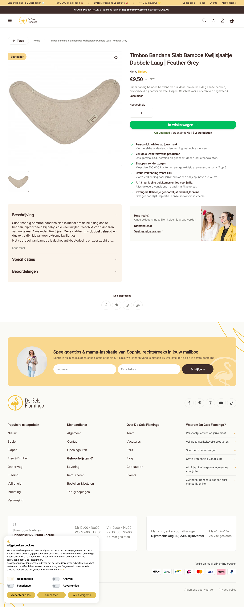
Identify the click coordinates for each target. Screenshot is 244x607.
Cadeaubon (188, 2)
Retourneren (75, 475)
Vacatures (134, 441)
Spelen (12, 441)
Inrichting (14, 492)
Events (213, 2)
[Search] (204, 20)
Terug (20, 40)
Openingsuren (77, 450)
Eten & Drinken (18, 458)
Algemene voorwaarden (199, 589)
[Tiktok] (231, 402)
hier (62, 569)
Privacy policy (227, 589)
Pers (130, 450)
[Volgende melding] (241, 10)
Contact (72, 441)
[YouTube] (221, 402)
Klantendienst (229, 2)
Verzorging (15, 500)
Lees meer (136, 95)
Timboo (142, 71)
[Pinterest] (199, 402)
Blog (130, 458)
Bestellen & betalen (80, 483)
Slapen (12, 450)
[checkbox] (10, 579)
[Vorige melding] (3, 10)
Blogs (202, 2)
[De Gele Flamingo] (28, 20)
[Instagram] (210, 402)
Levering (73, 467)
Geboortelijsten (78, 458)
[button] (9, 20)
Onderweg (15, 467)
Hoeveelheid (137, 104)
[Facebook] (189, 402)
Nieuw (12, 433)
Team (130, 433)
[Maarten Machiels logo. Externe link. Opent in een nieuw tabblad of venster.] (8, 541)
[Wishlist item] (115, 57)
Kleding (13, 475)
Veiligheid (15, 483)
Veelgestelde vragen (147, 231)
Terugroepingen (78, 492)
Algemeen (74, 433)
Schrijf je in (198, 369)
